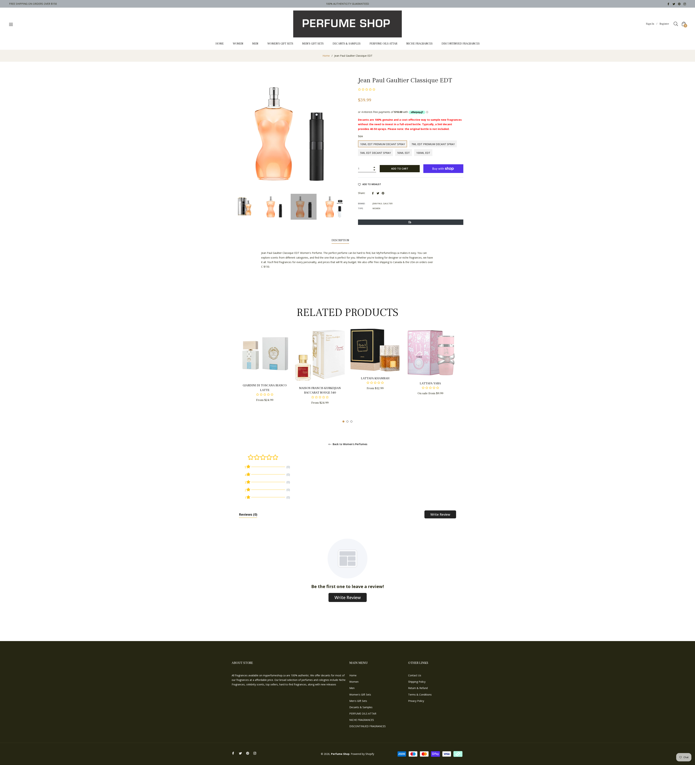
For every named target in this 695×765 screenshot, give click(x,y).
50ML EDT (403, 153)
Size (360, 136)
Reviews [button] (248, 514)
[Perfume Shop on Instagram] (684, 3)
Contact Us (414, 675)
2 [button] (347, 421)
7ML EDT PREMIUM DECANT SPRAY (433, 144)
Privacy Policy (416, 701)
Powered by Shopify (362, 754)
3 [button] (351, 421)
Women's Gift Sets (360, 694)
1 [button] (343, 421)
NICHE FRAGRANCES (361, 720)
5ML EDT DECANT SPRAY (375, 153)
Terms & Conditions (420, 694)
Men (352, 688)
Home (326, 55)
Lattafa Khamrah (375, 378)
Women (354, 681)
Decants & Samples (360, 707)
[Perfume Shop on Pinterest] (679, 3)
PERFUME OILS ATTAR (362, 713)
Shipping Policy (417, 681)
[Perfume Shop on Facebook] (668, 3)
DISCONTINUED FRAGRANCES (367, 726)
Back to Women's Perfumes (349, 444)
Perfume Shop (340, 754)
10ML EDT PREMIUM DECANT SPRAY (382, 144)
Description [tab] (340, 240)
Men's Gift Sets (358, 701)
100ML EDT (423, 153)
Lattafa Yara (430, 383)
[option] (264, 371)
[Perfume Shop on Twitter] (674, 3)
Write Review (440, 514)
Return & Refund (418, 688)
